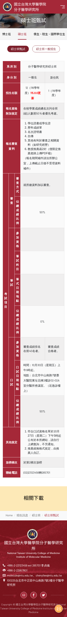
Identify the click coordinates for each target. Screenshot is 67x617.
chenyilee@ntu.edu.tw (49, 575)
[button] (24, 595)
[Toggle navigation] (62, 7)
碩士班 (22, 34)
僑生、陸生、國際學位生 (49, 34)
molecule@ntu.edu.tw (20, 575)
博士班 (6, 34)
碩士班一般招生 (46, 49)
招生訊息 (22, 515)
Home (9, 515)
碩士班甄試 (18, 49)
